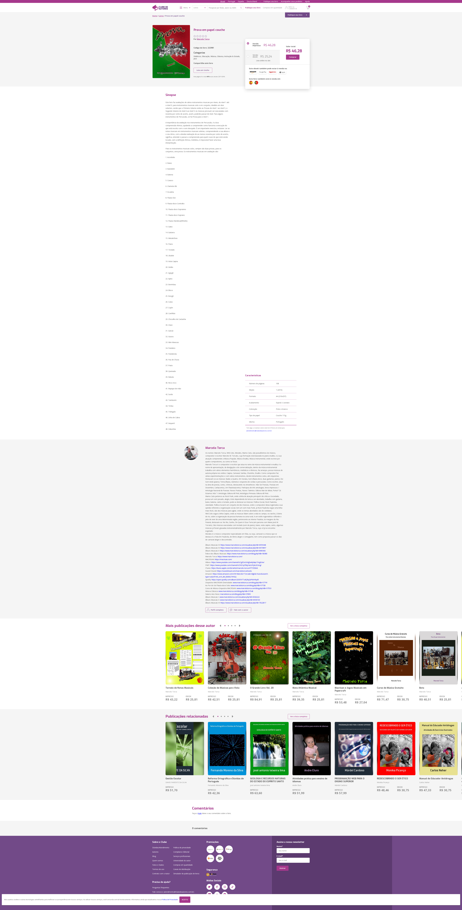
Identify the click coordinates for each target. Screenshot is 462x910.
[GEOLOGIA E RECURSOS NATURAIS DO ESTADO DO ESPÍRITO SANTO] (269, 748)
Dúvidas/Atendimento (160, 847)
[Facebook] (217, 887)
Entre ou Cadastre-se (293, 8)
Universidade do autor (182, 860)
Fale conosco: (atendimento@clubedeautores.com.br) (173, 892)
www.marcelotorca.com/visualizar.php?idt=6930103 (240, 600)
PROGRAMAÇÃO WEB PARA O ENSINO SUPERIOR (349, 780)
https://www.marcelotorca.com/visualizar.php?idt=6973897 (243, 548)
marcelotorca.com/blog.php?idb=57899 (235, 594)
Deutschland (252, 1)
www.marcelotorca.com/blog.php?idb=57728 (248, 585)
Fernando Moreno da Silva (218, 785)
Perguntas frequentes (160, 887)
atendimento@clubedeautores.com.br (259, 431)
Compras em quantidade (272, 8)
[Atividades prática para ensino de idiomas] (311, 748)
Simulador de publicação (186, 873)
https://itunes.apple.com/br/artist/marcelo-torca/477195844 (234, 568)
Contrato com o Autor (161, 873)
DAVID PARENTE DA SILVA (176, 782)
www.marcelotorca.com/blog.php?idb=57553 (254, 588)
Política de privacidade (182, 847)
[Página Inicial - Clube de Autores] (160, 8)
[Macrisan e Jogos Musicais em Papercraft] (354, 657)
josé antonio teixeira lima (260, 785)
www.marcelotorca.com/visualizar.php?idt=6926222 (240, 597)
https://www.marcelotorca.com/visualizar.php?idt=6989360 (243, 551)
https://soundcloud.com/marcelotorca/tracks (234, 571)
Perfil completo (217, 610)
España (241, 1)
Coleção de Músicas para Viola (223, 687)
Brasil (222, 1)
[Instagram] (225, 887)
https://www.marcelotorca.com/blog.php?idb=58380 (247, 553)
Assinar (282, 868)
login (200, 813)
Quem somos (157, 860)
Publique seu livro (270, 1)
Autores (155, 852)
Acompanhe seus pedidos (291, 1)
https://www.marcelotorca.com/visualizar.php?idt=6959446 (243, 545)
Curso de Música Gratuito (390, 687)
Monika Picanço (383, 782)
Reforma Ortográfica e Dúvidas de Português (226, 780)
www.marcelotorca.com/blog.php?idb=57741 (250, 582)
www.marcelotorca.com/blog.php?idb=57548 (235, 591)
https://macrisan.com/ (223, 559)
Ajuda (307, 1)
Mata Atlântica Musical (304, 687)
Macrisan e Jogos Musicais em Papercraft (350, 689)
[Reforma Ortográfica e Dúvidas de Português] (227, 748)
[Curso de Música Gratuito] (396, 657)
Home (154, 16)
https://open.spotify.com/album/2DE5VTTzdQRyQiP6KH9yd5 (235, 579)
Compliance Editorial (181, 852)
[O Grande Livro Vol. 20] (269, 657)
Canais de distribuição (181, 869)
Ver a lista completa (298, 626)
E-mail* (280, 856)
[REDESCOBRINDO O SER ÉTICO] (396, 748)
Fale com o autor (241, 610)
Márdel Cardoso (341, 785)
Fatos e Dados (158, 865)
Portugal (231, 1)
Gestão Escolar (173, 778)
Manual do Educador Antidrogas (436, 778)
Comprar (292, 57)
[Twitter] (209, 887)
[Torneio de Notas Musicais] (185, 657)
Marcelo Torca (203, 39)
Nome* (280, 846)
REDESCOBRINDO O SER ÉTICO (392, 778)
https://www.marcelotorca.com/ (230, 556)
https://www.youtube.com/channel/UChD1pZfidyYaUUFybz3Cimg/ (235, 565)
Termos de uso (158, 869)
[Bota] (438, 657)
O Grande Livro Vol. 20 (262, 687)
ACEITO (185, 899)
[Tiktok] (232, 887)
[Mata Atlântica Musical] (311, 657)
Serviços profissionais (181, 856)
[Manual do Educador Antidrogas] (438, 748)
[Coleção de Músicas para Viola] (227, 657)
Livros (161, 16)
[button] (220, 625)
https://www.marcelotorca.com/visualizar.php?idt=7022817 (243, 603)
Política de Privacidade (170, 900)
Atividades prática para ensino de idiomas (309, 780)
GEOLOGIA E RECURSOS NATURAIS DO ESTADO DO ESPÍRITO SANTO (268, 780)
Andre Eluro (297, 785)
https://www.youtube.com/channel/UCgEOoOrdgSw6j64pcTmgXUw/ (237, 562)
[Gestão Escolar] (185, 748)
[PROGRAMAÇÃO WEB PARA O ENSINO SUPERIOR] (354, 748)
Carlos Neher (424, 782)
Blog (154, 856)
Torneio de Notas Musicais (179, 687)
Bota (421, 687)
